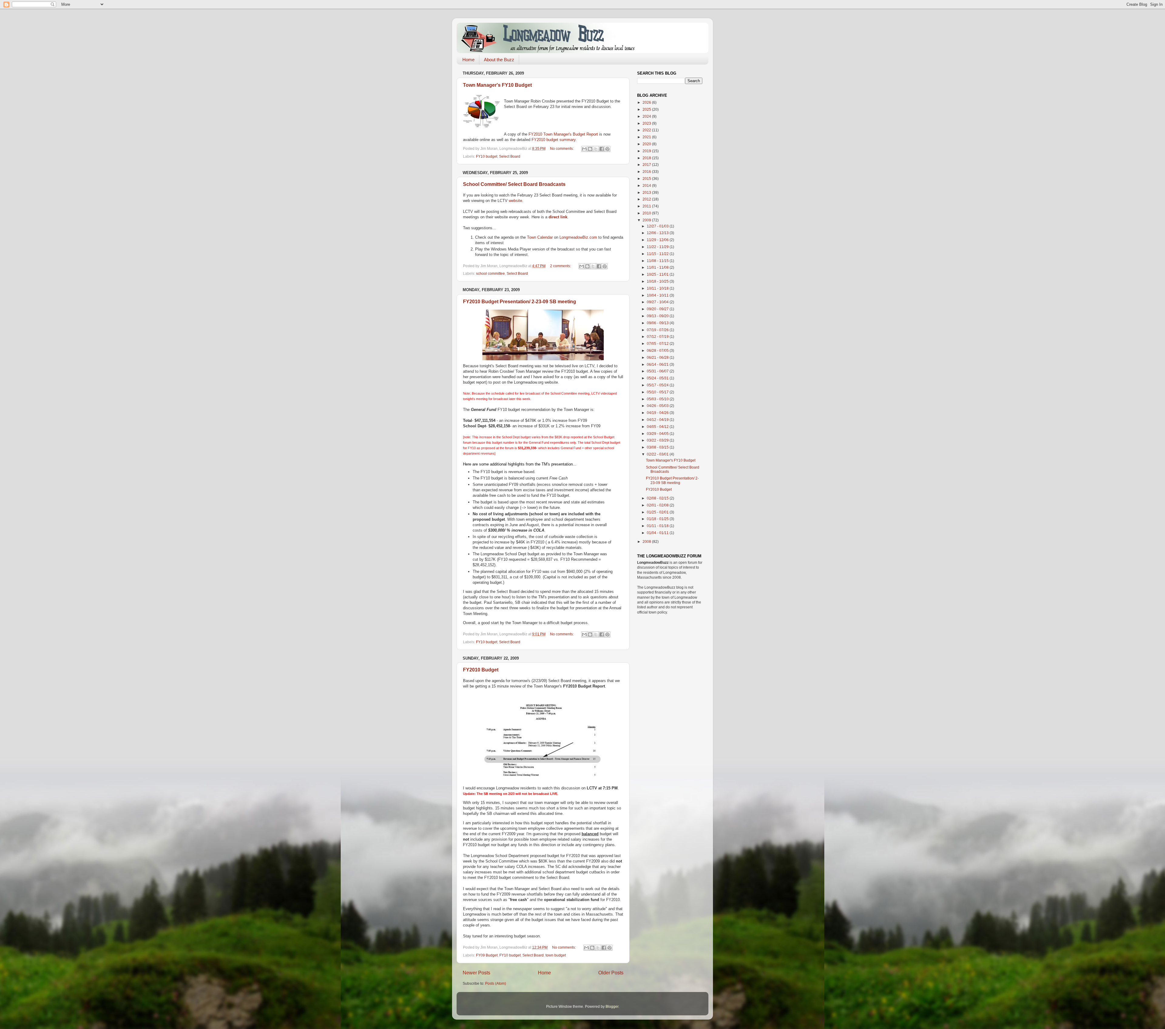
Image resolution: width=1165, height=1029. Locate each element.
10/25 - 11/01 (658, 274)
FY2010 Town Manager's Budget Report (563, 134)
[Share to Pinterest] (607, 149)
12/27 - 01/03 (658, 226)
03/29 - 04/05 (658, 433)
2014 (647, 185)
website (515, 200)
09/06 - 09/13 (658, 323)
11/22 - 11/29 (658, 247)
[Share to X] (596, 149)
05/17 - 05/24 (658, 385)
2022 (647, 130)
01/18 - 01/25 (658, 519)
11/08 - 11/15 (658, 261)
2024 (647, 116)
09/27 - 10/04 (658, 302)
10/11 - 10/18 (658, 288)
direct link (558, 217)
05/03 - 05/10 (658, 399)
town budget (555, 955)
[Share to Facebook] (602, 149)
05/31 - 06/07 (658, 371)
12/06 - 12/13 (658, 233)
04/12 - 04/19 (658, 420)
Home (468, 59)
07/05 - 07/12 (658, 343)
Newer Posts (476, 972)
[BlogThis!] (590, 149)
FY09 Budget (487, 955)
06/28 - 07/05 (658, 350)
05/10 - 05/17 (658, 392)
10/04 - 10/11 (658, 295)
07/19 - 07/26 (658, 330)
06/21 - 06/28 (658, 357)
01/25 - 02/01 (658, 512)
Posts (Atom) (495, 983)
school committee (490, 273)
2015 (647, 178)
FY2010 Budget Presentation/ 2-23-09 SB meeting (519, 301)
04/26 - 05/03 (658, 406)
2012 (647, 199)
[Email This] (584, 149)
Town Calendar (540, 237)
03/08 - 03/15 (658, 447)
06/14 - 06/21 (658, 364)
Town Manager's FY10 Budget (497, 85)
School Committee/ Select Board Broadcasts (514, 184)
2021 (647, 137)
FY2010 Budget (480, 669)
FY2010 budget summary (554, 139)
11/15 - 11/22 (658, 254)
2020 (647, 144)
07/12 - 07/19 (658, 336)
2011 (647, 206)
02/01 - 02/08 (658, 505)
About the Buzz (499, 59)
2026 (647, 102)
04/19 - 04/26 (658, 413)
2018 (647, 158)
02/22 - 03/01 (658, 454)
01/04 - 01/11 (658, 533)
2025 (647, 109)
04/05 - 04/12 (658, 427)
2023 (647, 123)
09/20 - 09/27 (658, 309)
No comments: (562, 148)
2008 (647, 541)
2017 (647, 164)
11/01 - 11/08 (658, 267)
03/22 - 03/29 (658, 440)
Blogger (612, 1006)
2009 (647, 220)
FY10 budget (486, 156)
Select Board (509, 156)
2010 (647, 213)
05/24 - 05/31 (658, 378)
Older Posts (610, 972)
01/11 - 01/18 (658, 526)
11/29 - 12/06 (658, 240)
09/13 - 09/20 (658, 316)
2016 (647, 171)
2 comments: (561, 266)
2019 (647, 151)
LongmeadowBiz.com (578, 237)
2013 (647, 192)
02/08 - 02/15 (658, 498)
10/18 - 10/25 (658, 281)
